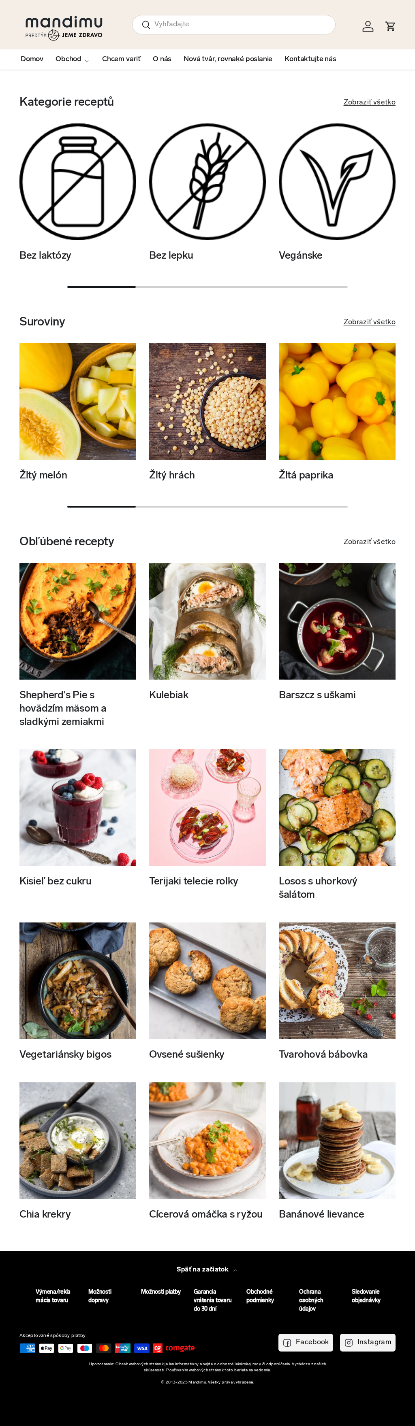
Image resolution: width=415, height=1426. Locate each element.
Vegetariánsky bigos (65, 1055)
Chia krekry (45, 1215)
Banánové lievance (321, 1215)
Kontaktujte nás (310, 59)
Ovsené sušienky (187, 1055)
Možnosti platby (161, 1292)
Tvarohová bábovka (323, 1055)
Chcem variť (121, 59)
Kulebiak (168, 696)
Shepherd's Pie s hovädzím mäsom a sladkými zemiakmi (63, 709)
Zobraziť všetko (370, 102)
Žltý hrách (172, 476)
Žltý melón (43, 476)
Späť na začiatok (203, 1270)
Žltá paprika (306, 476)
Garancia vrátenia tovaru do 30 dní (213, 1300)
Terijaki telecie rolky (193, 882)
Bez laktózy (45, 256)
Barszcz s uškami (317, 696)
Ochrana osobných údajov (311, 1300)
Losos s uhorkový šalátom (318, 888)
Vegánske (301, 256)
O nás (162, 59)
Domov (32, 59)
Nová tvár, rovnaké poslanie (228, 59)
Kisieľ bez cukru (55, 882)
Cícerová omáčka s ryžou (206, 1215)
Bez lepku (171, 256)
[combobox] (234, 24)
